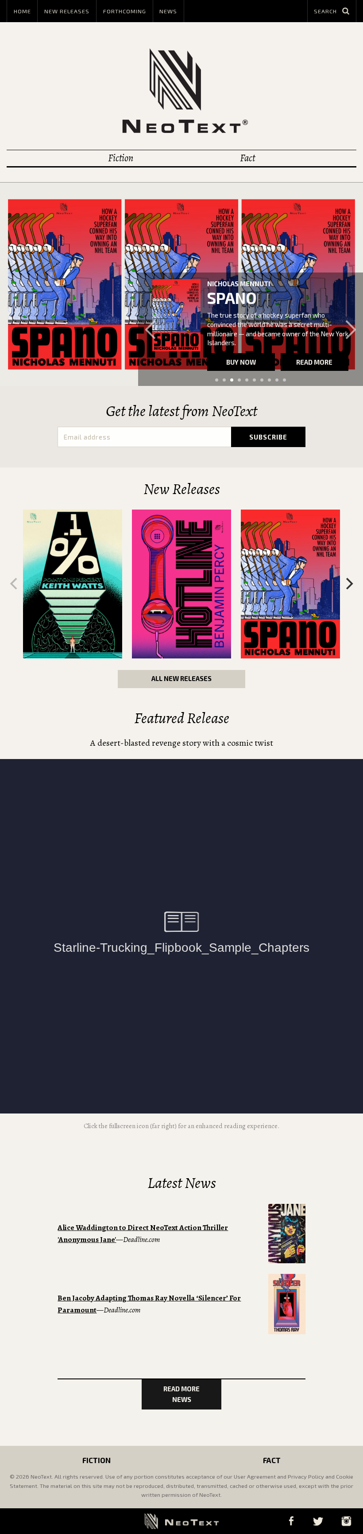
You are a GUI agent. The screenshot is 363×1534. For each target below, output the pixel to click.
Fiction (120, 158)
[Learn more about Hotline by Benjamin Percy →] (181, 584)
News (168, 11)
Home (22, 11)
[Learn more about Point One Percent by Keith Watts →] (72, 584)
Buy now (241, 362)
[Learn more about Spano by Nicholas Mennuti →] (176, 315)
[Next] (348, 583)
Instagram (346, 1521)
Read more (314, 362)
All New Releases (181, 678)
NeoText (181, 90)
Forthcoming (124, 11)
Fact (247, 158)
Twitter (317, 1521)
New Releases (66, 11)
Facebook (291, 1521)
